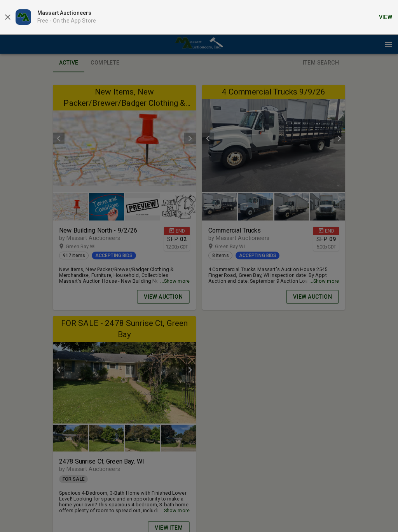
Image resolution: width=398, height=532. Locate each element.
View (386, 17)
